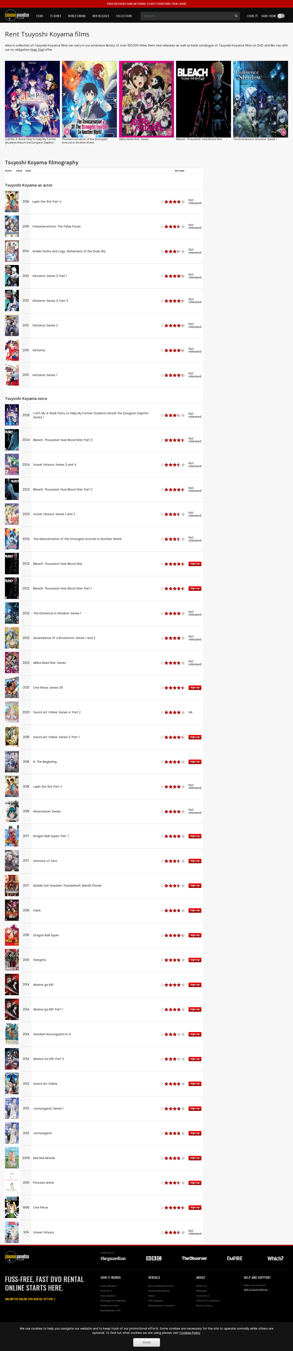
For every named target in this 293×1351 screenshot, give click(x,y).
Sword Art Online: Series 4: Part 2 (57, 712)
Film (28, 170)
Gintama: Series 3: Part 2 (50, 301)
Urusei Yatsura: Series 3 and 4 (54, 465)
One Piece (40, 1208)
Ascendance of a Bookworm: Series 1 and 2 (64, 638)
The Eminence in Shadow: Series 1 (255, 139)
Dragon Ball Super (46, 935)
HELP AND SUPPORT (257, 1277)
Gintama (38, 350)
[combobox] (186, 16)
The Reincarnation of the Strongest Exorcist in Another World (84, 140)
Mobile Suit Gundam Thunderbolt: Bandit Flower (67, 886)
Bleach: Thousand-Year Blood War (199, 139)
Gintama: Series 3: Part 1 (49, 276)
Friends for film (109, 1305)
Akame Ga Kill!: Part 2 (48, 1059)
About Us (201, 1286)
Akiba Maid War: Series (134, 139)
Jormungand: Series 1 (48, 1109)
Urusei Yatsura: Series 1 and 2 (54, 514)
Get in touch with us (255, 1289)
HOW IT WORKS (111, 1277)
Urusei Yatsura (43, 1232)
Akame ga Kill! (43, 985)
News (151, 1295)
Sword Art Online (45, 1084)
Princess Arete (43, 1183)
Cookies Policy (189, 1333)
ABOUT (200, 1277)
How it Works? (108, 1286)
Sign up (203, 125)
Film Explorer (155, 1300)
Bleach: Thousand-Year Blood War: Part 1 (62, 588)
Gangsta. (40, 960)
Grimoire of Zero (45, 861)
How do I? (106, 1291)
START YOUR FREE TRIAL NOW (146, 4)
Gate (37, 910)
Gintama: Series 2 (45, 325)
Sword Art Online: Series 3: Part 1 (56, 737)
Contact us (203, 1295)
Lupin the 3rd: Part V (46, 202)
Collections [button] (124, 15)
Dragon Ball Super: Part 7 (51, 836)
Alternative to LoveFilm (161, 1305)
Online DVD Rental (158, 1291)
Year (19, 170)
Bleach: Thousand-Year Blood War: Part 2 (62, 490)
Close (146, 1342)
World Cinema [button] (77, 15)
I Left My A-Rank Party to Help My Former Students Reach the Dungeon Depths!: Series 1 (30, 142)
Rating (179, 170)
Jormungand (42, 1133)
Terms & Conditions (208, 1300)
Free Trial (37, 50)
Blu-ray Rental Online (161, 1286)
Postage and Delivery (113, 1300)
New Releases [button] (100, 15)
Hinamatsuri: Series (47, 811)
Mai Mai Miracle (44, 1158)
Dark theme (268, 15)
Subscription (107, 1295)
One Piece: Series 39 (48, 688)
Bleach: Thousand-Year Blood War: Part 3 (62, 440)
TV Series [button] (55, 15)
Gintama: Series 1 (44, 375)
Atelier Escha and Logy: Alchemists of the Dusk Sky (69, 251)
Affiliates (201, 1291)
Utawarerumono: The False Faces (56, 226)
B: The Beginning (45, 762)
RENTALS (154, 1277)
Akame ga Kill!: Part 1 (48, 1009)
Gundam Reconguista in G (52, 1034)
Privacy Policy (204, 1305)
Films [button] (39, 15)
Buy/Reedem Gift (110, 1310)
